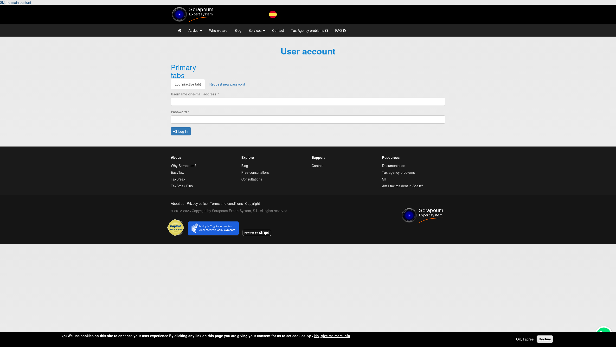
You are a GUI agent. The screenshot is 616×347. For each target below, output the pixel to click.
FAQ (339, 30)
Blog (238, 30)
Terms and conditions (226, 203)
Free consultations (255, 172)
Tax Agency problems (308, 30)
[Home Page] (179, 30)
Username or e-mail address (195, 94)
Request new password (227, 84)
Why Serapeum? (183, 165)
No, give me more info (332, 335)
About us (177, 203)
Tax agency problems (398, 172)
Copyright (252, 203)
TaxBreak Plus (182, 185)
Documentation (393, 165)
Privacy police (197, 203)
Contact (278, 30)
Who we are (218, 30)
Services (256, 30)
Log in (188, 84)
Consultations (251, 179)
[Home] (202, 14)
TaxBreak (178, 179)
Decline (545, 339)
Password (180, 111)
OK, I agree (525, 339)
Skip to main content (15, 2)
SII (384, 179)
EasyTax (177, 172)
